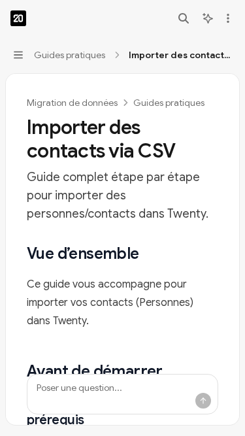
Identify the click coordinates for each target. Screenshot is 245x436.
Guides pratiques (168, 103)
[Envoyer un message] (203, 401)
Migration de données (72, 103)
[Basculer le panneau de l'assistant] (208, 18)
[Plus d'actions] (228, 18)
